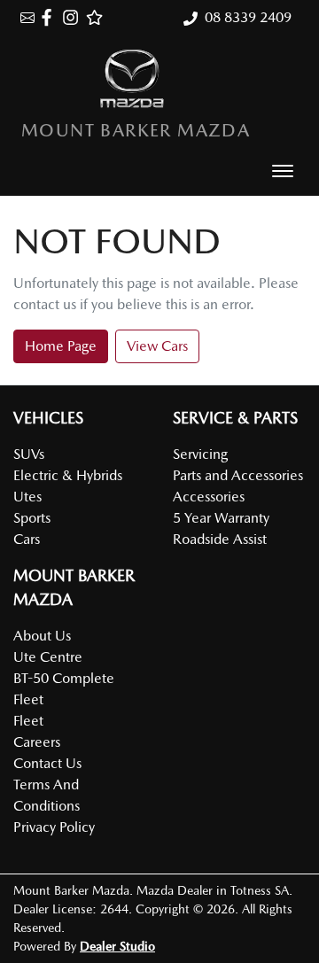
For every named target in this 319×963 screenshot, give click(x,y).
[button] (283, 171)
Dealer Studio (117, 946)
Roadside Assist (220, 539)
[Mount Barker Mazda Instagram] (74, 17)
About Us (42, 635)
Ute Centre (47, 656)
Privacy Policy (54, 827)
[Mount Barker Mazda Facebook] (50, 17)
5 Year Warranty (221, 517)
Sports (32, 517)
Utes (27, 496)
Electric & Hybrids (67, 475)
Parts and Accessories (238, 475)
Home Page (61, 346)
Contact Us (47, 763)
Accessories (209, 496)
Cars (26, 539)
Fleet (28, 720)
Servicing (200, 454)
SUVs (28, 454)
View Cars (157, 346)
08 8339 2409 (248, 17)
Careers (36, 742)
